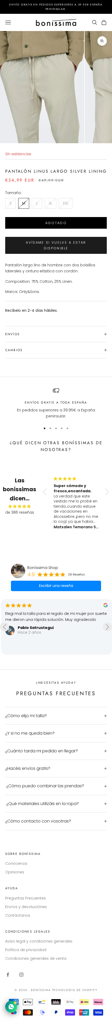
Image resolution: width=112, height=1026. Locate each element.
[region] (56, 403)
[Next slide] (107, 626)
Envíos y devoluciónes (26, 906)
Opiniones (14, 872)
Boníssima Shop (42, 567)
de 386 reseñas (19, 512)
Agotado (56, 222)
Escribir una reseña (56, 585)
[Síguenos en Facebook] (7, 974)
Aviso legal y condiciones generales (38, 941)
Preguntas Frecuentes (25, 898)
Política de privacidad (25, 949)
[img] (19, 506)
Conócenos (16, 863)
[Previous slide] (4, 626)
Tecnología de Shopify (75, 990)
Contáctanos (17, 915)
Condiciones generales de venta (35, 958)
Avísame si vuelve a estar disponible (56, 245)
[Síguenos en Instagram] (21, 974)
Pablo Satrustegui (36, 627)
